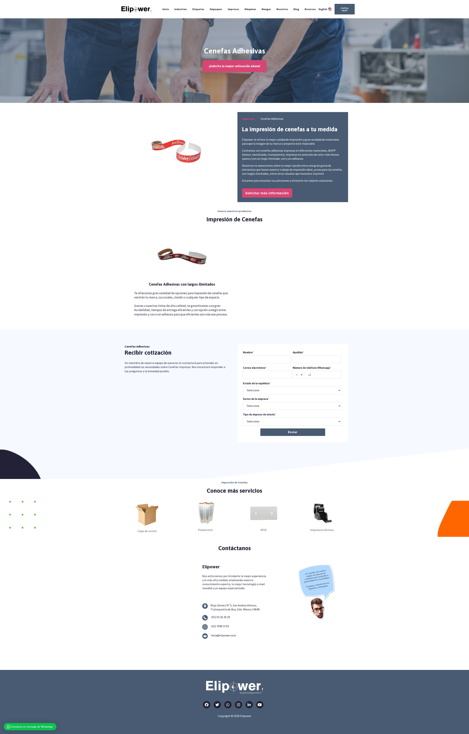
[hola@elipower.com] (205, 636)
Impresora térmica (322, 530)
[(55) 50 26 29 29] (205, 617)
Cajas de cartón (147, 531)
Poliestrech (205, 530)
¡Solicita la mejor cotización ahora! (234, 66)
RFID (264, 530)
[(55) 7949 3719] (205, 627)
